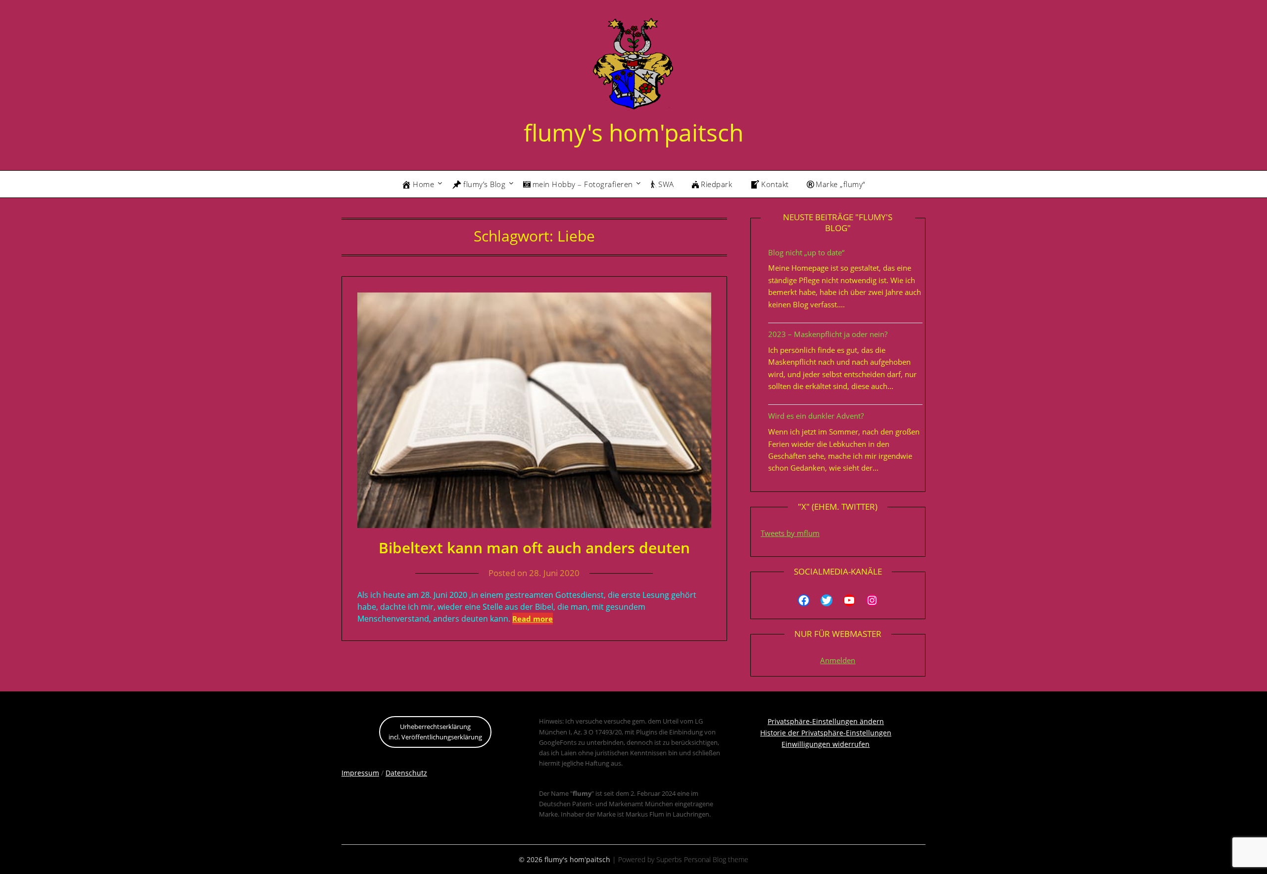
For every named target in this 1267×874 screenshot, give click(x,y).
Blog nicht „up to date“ (806, 252)
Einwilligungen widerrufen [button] (825, 744)
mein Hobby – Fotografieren (583, 184)
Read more (532, 619)
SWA (666, 184)
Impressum (360, 772)
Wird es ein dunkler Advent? (816, 416)
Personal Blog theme (716, 859)
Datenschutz (406, 772)
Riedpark (716, 184)
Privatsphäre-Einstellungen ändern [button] (826, 721)
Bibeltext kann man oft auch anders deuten (534, 547)
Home (423, 184)
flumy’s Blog (484, 184)
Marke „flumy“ (841, 184)
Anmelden (837, 660)
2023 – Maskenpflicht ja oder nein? (827, 334)
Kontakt (775, 184)
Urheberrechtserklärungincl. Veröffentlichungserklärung (435, 731)
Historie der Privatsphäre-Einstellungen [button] (825, 732)
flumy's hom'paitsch (633, 132)
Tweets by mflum (790, 533)
